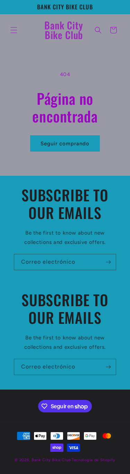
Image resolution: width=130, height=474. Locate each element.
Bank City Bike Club (51, 460)
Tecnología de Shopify (93, 460)
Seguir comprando (65, 143)
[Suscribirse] (108, 262)
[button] (13, 30)
